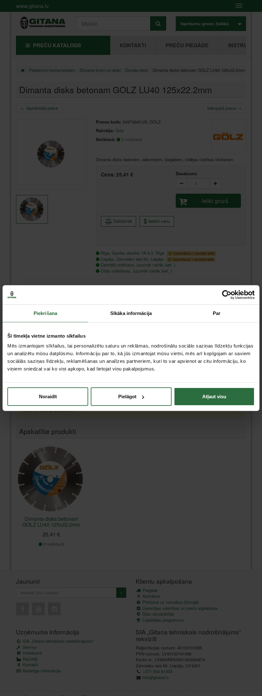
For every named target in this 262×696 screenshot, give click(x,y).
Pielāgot (127, 396)
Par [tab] (216, 313)
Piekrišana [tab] (45, 313)
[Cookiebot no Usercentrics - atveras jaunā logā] (227, 294)
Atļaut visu (214, 396)
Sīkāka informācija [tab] (131, 313)
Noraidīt (48, 396)
